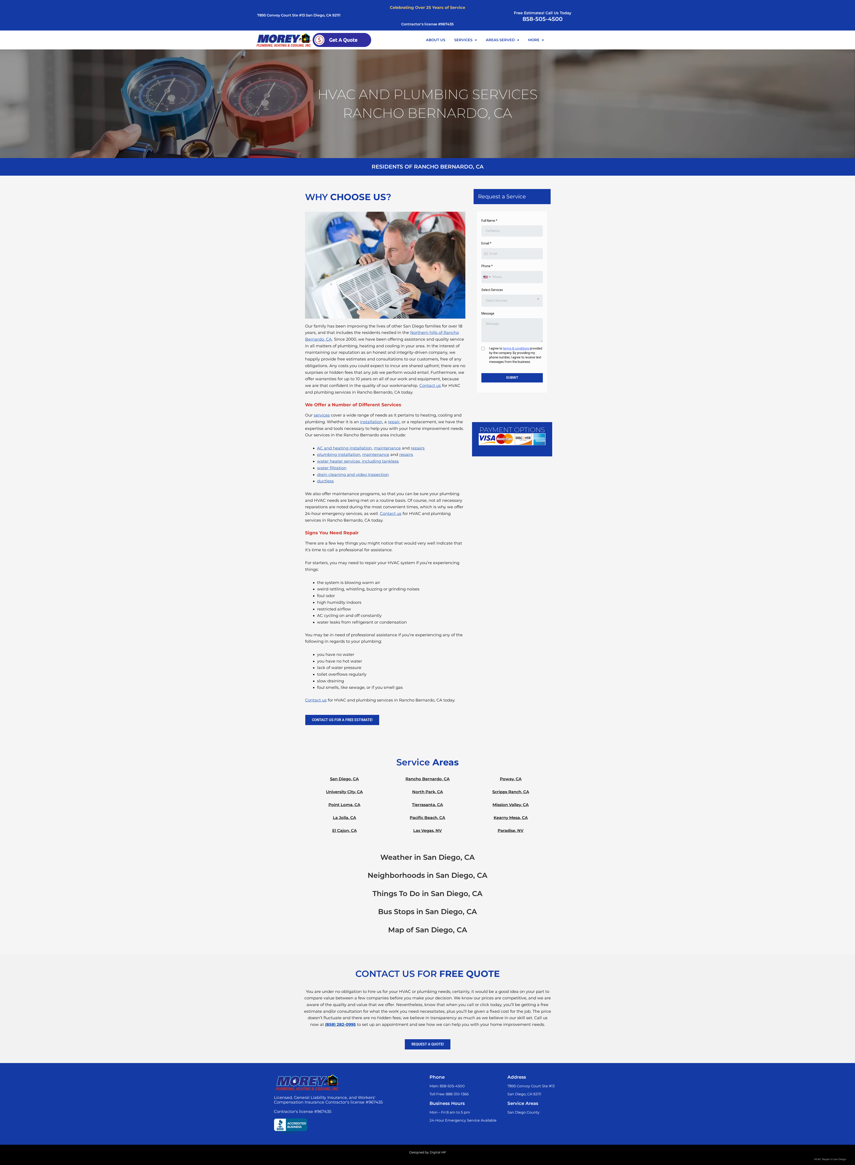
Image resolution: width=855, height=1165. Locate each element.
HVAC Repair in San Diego (830, 1159)
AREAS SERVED (500, 40)
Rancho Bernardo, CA (427, 779)
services (322, 415)
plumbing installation (338, 454)
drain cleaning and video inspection (353, 474)
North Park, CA (427, 791)
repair (394, 421)
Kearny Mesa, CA (511, 817)
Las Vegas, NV (427, 830)
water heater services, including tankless (358, 461)
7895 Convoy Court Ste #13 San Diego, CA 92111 (298, 15)
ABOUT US (435, 40)
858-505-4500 (543, 19)
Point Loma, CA (344, 804)
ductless (325, 481)
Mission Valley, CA (511, 804)
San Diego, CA (344, 779)
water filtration (331, 468)
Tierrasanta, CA (427, 804)
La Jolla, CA (344, 817)
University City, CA (344, 791)
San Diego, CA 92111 (524, 1094)
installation (371, 421)
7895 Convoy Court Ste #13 (531, 1086)
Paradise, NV (510, 830)
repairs (418, 448)
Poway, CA (510, 779)
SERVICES (463, 40)
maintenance (387, 448)
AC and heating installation (344, 448)
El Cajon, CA (344, 830)
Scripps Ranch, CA (510, 791)
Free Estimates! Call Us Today (542, 13)
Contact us (430, 385)
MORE (533, 40)
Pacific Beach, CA (427, 817)
